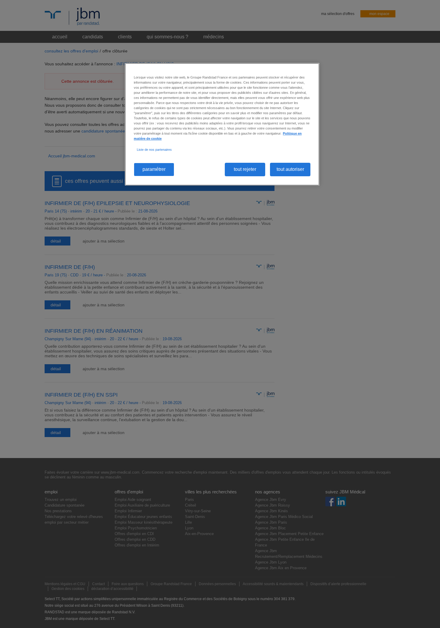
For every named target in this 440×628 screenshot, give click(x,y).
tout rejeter (245, 169)
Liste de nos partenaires (154, 149)
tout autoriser (290, 169)
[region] (222, 124)
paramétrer (154, 169)
